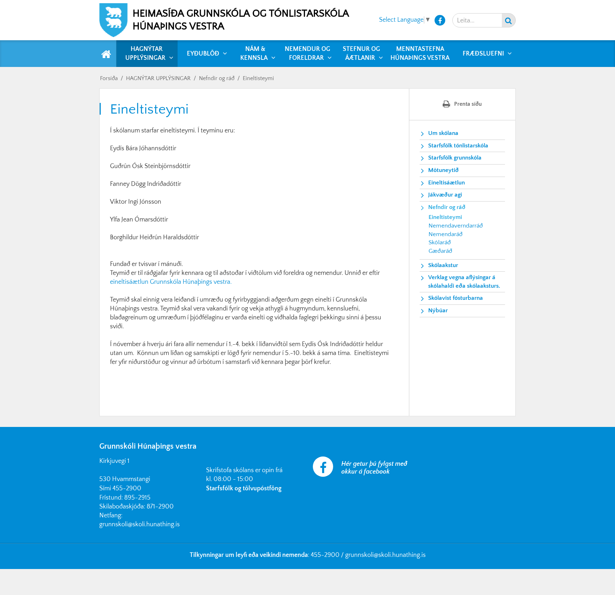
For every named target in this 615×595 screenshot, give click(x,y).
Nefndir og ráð (217, 78)
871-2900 (160, 506)
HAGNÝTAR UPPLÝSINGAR (158, 78)
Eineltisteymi (258, 78)
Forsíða (109, 78)
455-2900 (126, 488)
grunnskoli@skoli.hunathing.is (139, 524)
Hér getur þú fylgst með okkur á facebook (374, 467)
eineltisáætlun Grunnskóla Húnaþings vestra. (171, 282)
